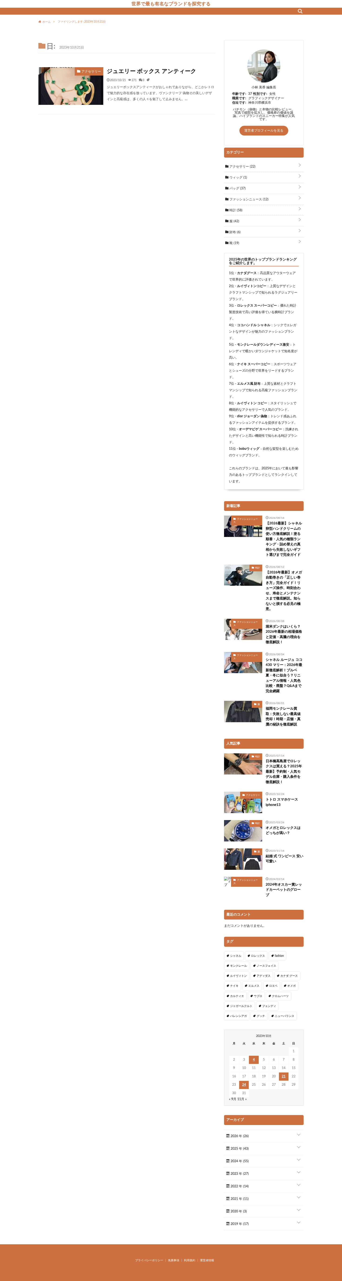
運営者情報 (207, 1260)
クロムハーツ (280, 996)
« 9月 (232, 1099)
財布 (234, 232)
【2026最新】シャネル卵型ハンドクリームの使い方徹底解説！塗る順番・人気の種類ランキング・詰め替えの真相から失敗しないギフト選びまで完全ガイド (284, 539)
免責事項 (173, 1260)
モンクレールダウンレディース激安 (263, 344)
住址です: (239, 102)
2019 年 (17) (239, 1224)
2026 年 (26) (239, 1136)
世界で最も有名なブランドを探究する (171, 3)
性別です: (260, 94)
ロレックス (258, 955)
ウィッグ (237, 177)
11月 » (242, 1099)
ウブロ (258, 996)
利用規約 (189, 1260)
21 (283, 1076)
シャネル (235, 955)
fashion (279, 955)
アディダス (264, 975)
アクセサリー (241, 166)
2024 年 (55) (239, 1161)
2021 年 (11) (239, 1199)
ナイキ (234, 985)
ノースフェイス (266, 965)
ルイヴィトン (238, 975)
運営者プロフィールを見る (263, 130)
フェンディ (269, 1006)
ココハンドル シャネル (253, 325)
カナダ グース (289, 975)
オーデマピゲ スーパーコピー (260, 429)
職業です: (239, 98)
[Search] (300, 11)
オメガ (291, 985)
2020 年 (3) (238, 1211)
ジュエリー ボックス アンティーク (151, 71)
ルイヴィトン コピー (252, 403)
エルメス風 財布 (249, 383)
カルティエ (237, 996)
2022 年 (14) (239, 1186)
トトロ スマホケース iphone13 (282, 802)
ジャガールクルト (241, 1006)
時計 (235, 210)
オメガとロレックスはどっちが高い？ (283, 830)
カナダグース (247, 273)
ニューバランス (284, 1016)
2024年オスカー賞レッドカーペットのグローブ (284, 890)
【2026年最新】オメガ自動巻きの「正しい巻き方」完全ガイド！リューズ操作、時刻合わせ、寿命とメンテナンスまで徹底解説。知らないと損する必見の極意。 (284, 591)
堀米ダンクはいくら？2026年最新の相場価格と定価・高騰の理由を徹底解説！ (284, 634)
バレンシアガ (238, 1016)
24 (244, 1084)
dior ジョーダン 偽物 (252, 416)
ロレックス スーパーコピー (257, 305)
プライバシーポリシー (149, 1260)
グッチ (261, 1016)
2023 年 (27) (239, 1173)
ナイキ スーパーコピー (253, 364)
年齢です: (239, 94)
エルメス (253, 985)
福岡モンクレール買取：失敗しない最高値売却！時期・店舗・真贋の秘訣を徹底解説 (283, 716)
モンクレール (238, 965)
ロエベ (273, 985)
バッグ (237, 188)
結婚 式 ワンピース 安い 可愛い (284, 858)
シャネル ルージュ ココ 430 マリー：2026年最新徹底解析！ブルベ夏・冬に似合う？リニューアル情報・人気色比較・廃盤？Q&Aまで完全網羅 (284, 675)
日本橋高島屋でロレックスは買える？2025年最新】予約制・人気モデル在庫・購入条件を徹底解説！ (284, 771)
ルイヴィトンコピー (251, 286)
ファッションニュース (248, 199)
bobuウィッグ (249, 448)
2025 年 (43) (239, 1148)
